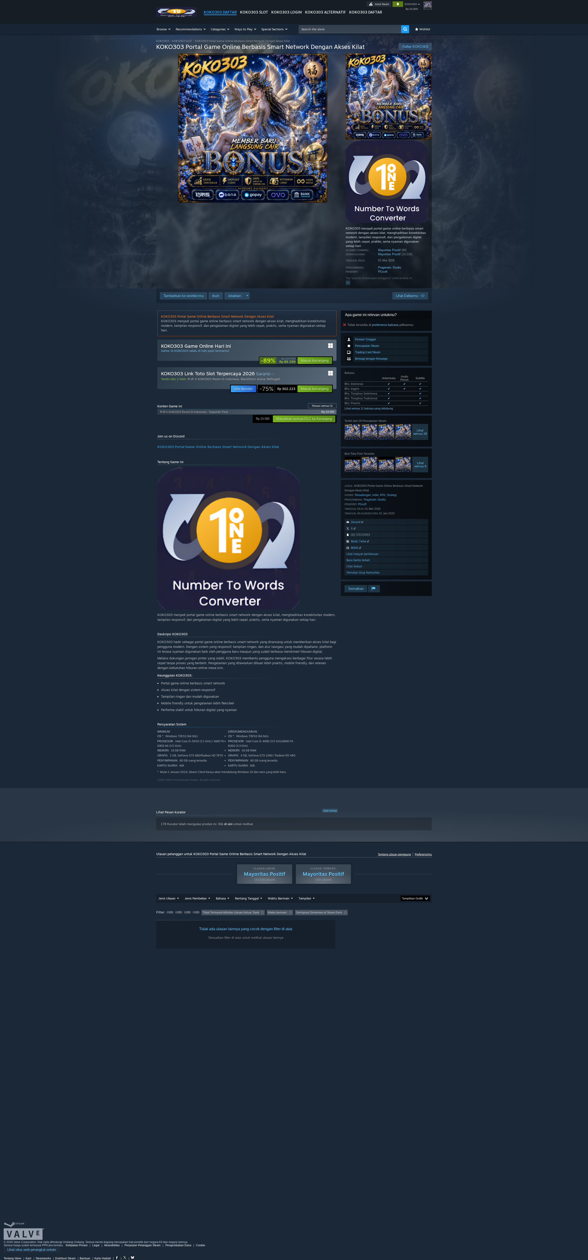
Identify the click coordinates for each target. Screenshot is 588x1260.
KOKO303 (411, 4)
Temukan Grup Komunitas (363, 572)
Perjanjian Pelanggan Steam (142, 1245)
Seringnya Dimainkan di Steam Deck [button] (319, 912)
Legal (95, 1245)
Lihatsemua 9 (420, 464)
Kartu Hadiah (102, 1258)
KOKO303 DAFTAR (220, 12)
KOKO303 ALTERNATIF (325, 12)
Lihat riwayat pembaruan (362, 554)
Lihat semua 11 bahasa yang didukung (369, 408)
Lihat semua (330, 810)
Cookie (200, 1245)
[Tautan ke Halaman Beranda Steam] (176, 16)
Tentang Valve (12, 1258)
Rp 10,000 (412, 9)
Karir (28, 1258)
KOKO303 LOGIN (286, 12)
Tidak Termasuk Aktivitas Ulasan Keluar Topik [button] (231, 912)
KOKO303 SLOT (254, 12)
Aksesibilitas (112, 1245)
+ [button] (348, 282)
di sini (228, 824)
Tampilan (305, 898)
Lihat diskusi (354, 566)
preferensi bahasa (385, 325)
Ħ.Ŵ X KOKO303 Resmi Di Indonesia (213, 379)
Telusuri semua (322, 405)
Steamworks (43, 1258)
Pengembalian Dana (178, 1245)
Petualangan (363, 495)
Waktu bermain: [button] (277, 912)
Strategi (392, 495)
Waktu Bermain (278, 898)
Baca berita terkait (358, 560)
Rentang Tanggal (247, 898)
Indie (375, 495)
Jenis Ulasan (166, 898)
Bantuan (85, 1258)
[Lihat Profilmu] (428, 5)
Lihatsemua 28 (420, 431)
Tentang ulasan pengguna (394, 854)
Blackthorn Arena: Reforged (260, 379)
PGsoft (382, 271)
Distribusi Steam (65, 1258)
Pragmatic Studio (389, 267)
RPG (382, 495)
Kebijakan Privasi (77, 1245)
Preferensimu (423, 854)
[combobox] (350, 29)
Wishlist (424, 29)
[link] (278, 360)
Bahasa (221, 898)
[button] (163, 29)
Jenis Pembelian (196, 898)
